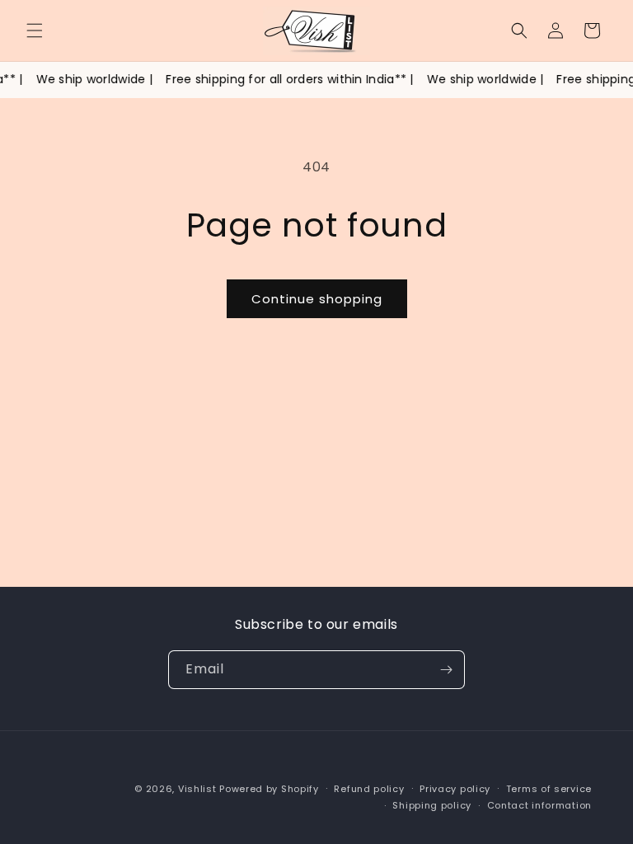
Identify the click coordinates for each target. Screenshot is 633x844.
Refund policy (369, 788)
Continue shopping (316, 298)
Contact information (539, 805)
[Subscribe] (446, 669)
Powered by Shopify (269, 788)
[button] (34, 30)
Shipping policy (431, 805)
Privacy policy (455, 788)
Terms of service (549, 788)
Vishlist (197, 788)
